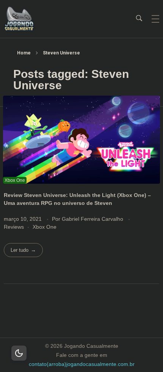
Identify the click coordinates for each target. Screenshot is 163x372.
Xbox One (44, 227)
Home (24, 53)
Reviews (14, 227)
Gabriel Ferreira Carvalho (93, 219)
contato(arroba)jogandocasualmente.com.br (82, 364)
